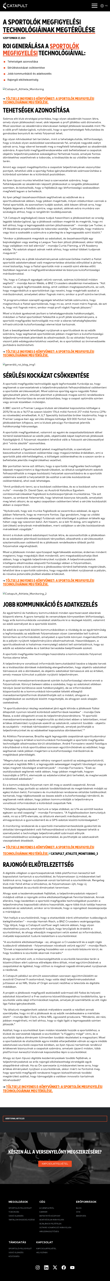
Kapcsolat (44, 1242)
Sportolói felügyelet (20, 1208)
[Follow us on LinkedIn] (46, 1267)
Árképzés (81, 1216)
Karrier (43, 1212)
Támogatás (17, 1242)
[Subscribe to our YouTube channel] (72, 1267)
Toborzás (14, 1212)
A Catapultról (46, 1208)
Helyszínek (42, 1253)
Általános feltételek (50, 1224)
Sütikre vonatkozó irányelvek (55, 1228)
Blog (78, 1208)
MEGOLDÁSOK (18, 1202)
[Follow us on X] (55, 1267)
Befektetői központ (49, 1216)
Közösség (14, 1256)
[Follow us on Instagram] (38, 1267)
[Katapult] (15, 6)
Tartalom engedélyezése (22, 1220)
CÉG (42, 1202)
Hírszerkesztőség (49, 1232)
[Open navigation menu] (94, 6)
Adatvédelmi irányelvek (51, 1220)
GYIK (78, 1212)
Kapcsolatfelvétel (46, 1249)
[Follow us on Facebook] (64, 1267)
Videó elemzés (16, 1216)
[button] (55, 1164)
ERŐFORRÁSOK (86, 1202)
